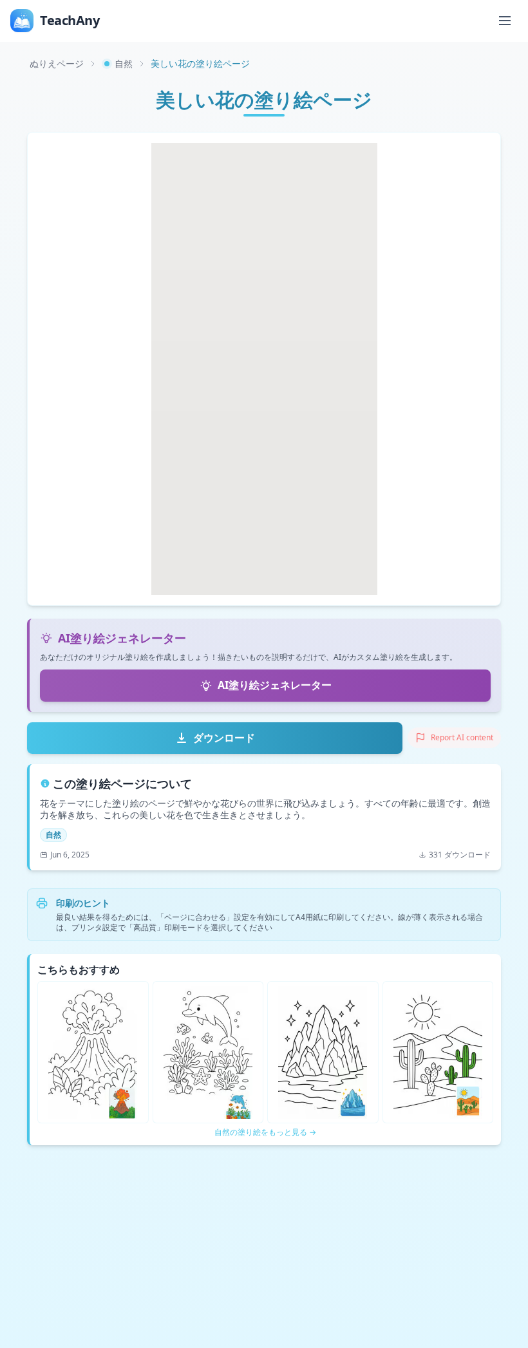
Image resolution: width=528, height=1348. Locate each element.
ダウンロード (224, 738)
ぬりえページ (57, 63)
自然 (124, 63)
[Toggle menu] (505, 20)
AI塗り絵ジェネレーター (275, 685)
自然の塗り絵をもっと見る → (265, 1132)
